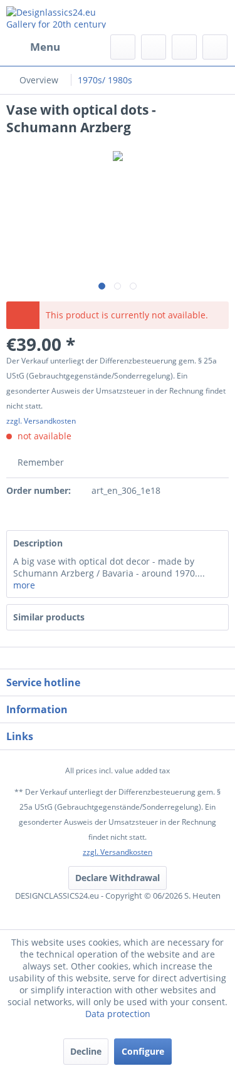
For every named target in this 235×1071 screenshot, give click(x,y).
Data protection (117, 1014)
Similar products (49, 617)
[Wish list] (153, 47)
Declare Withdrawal (117, 878)
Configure (143, 1051)
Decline (86, 1051)
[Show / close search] (122, 47)
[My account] (184, 47)
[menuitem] (33, 47)
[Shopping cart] (214, 47)
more (24, 585)
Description (38, 543)
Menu (45, 46)
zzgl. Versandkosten (41, 420)
